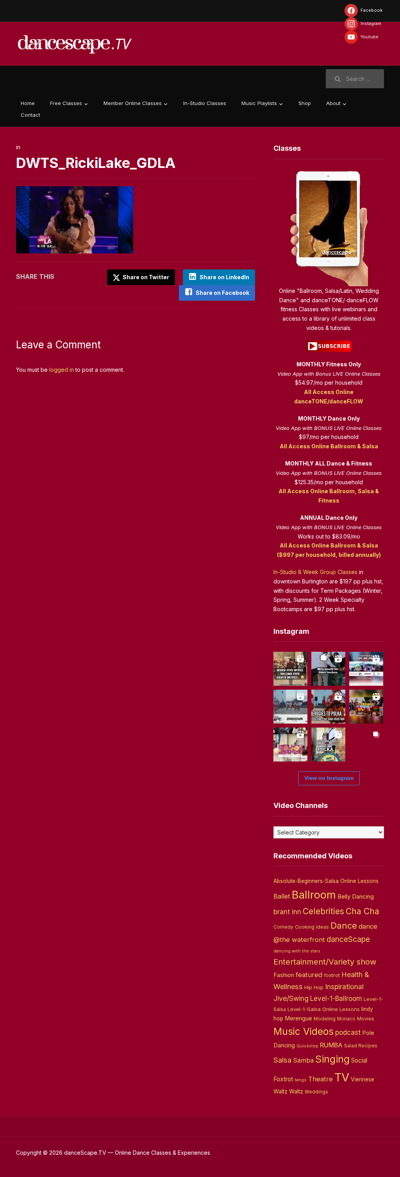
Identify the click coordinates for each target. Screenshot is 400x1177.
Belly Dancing (356, 896)
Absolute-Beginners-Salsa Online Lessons (326, 881)
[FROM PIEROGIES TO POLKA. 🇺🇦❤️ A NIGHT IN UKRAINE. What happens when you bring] (328, 707)
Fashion (283, 975)
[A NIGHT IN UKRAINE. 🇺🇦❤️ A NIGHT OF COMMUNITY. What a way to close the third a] (366, 707)
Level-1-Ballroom (336, 998)
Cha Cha (362, 911)
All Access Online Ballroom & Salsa (329, 446)
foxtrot (332, 975)
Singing (332, 1059)
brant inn (287, 912)
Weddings (316, 1092)
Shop (304, 103)
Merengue (298, 1018)
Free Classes (66, 103)
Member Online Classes (133, 103)
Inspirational (344, 987)
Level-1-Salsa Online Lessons (324, 1009)
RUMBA (331, 1045)
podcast (348, 1032)
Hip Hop (313, 987)
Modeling (325, 1019)
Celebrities (323, 911)
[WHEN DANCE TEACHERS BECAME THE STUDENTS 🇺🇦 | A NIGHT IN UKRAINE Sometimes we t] (328, 669)
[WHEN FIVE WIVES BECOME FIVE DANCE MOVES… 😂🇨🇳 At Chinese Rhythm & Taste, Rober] (290, 669)
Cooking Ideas (312, 927)
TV (341, 1077)
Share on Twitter (145, 277)
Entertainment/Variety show (324, 962)
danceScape (348, 939)
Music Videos (303, 1031)
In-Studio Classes (204, 103)
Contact (30, 115)
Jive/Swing (291, 998)
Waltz (296, 1091)
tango (301, 1079)
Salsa (282, 1060)
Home (28, 103)
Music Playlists (259, 103)
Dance (343, 925)
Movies (365, 1019)
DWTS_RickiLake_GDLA (95, 162)
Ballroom (314, 894)
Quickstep (307, 1046)
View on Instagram (329, 778)
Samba (303, 1060)
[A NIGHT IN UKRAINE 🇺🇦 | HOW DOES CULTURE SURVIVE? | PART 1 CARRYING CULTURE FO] (290, 707)
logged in (61, 369)
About (333, 103)
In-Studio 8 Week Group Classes (315, 572)
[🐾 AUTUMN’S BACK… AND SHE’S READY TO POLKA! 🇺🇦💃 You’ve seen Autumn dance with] (328, 744)
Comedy (283, 927)
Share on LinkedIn (224, 277)
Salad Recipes (360, 1046)
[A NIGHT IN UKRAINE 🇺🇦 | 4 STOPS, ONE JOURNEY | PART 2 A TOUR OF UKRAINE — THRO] (366, 669)
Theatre (320, 1079)
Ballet (281, 896)
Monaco (346, 1019)
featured (309, 975)
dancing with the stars (296, 951)
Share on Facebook (222, 292)
